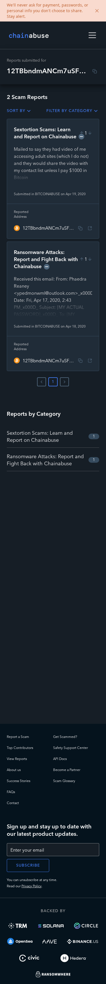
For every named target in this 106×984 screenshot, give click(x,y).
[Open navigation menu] (92, 35)
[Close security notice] (97, 11)
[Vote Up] (81, 133)
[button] (92, 35)
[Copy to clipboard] (94, 71)
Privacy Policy (31, 886)
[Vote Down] (90, 133)
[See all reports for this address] (90, 228)
